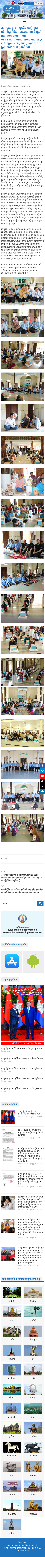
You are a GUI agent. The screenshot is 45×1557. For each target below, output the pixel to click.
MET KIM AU (26, 86)
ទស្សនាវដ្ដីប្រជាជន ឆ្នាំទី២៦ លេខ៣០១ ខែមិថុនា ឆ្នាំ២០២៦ (22, 1058)
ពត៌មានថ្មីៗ (7, 859)
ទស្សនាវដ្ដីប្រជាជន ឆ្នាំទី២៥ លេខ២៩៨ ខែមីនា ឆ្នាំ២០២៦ (21, 1088)
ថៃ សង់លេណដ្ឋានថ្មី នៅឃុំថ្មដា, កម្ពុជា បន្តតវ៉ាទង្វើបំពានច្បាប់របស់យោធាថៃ (30, 1132)
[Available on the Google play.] (33, 962)
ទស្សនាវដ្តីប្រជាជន (10, 979)
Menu (24, 21)
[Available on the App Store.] (11, 962)
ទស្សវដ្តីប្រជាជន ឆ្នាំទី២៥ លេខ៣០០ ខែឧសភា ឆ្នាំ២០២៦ (21, 1068)
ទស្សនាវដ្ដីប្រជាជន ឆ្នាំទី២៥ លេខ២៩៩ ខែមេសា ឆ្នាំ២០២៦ (22, 1078)
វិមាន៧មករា (11, 7)
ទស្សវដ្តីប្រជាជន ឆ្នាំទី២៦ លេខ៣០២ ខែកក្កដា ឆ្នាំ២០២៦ (21, 1048)
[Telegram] (42, 770)
